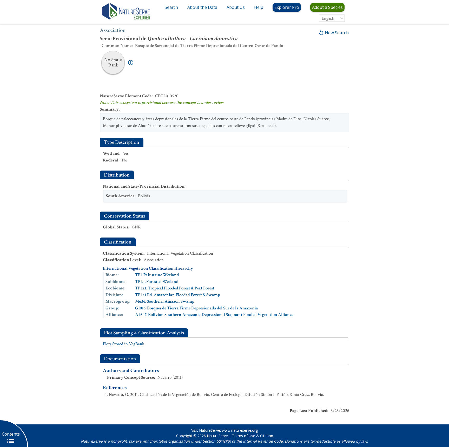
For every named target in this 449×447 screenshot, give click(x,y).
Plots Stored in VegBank (123, 344)
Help (258, 7)
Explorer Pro (286, 7)
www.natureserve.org (240, 430)
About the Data (202, 7)
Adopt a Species (327, 7)
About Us (236, 7)
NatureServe (217, 435)
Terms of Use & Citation (252, 435)
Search (171, 7)
